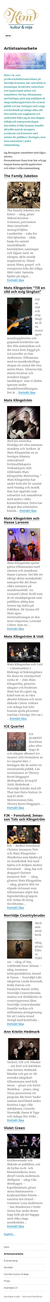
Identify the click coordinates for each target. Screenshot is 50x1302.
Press (7, 1281)
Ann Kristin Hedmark (22, 1032)
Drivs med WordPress (32, 1296)
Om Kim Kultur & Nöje (16, 1274)
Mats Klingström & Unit (23, 636)
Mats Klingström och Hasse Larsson (21, 520)
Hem (6, 1247)
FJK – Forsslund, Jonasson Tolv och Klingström (24, 817)
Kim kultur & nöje (12, 1296)
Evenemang (11, 1260)
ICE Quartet (14, 726)
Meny (8, 36)
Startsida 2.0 (11, 1287)
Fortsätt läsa (15, 280)
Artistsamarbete (13, 1254)
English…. (9, 1234)
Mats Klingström (18, 400)
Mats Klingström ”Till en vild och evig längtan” (24, 290)
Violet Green (14, 1128)
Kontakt (8, 1267)
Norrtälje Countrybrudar (24, 915)
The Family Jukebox (21, 176)
